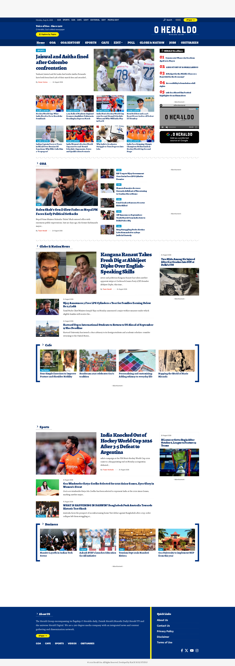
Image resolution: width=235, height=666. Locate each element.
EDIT (104, 20)
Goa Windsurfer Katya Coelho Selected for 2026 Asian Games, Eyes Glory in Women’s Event (108, 485)
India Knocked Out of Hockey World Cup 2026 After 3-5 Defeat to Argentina (126, 443)
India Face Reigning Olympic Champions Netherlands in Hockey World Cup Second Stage (139, 148)
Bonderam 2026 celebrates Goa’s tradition (96, 375)
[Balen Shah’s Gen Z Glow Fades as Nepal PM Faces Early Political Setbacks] (67, 187)
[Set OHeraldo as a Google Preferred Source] (179, 137)
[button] (167, 20)
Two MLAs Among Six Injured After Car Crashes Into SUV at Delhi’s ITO (178, 262)
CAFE (79, 20)
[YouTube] (191, 650)
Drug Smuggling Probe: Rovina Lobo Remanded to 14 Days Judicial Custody (130, 232)
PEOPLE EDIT (113, 20)
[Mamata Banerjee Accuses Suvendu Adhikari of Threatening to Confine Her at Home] (107, 188)
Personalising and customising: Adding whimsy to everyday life (135, 375)
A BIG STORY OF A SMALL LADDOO (182, 67)
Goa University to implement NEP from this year (176, 554)
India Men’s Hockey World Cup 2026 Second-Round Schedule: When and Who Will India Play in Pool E (110, 117)
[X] (186, 650)
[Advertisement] (117, 8)
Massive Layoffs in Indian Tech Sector (56, 554)
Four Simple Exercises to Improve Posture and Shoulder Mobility (58, 375)
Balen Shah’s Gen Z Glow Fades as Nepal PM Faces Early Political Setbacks (67, 211)
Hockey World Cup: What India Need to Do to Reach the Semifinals (49, 116)
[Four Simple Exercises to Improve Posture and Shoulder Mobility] (58, 361)
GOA (59, 20)
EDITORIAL (95, 20)
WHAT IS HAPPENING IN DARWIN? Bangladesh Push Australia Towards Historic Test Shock (107, 507)
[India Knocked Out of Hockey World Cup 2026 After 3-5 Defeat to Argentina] (66, 453)
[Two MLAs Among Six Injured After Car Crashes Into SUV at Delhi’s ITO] (179, 282)
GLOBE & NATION (43, 110)
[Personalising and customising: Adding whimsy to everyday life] (137, 361)
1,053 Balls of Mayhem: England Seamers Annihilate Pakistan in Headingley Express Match (80, 116)
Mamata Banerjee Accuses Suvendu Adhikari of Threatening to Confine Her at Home (131, 191)
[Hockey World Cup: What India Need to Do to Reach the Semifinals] (50, 103)
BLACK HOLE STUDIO (139, 662)
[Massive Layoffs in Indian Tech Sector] (58, 540)
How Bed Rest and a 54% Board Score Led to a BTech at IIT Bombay (140, 116)
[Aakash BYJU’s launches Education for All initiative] (97, 540)
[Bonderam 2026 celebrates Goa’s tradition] (97, 361)
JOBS (99, 141)
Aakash (83, 549)
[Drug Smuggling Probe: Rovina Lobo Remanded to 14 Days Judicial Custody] (107, 229)
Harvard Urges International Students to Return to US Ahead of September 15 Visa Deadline (108, 326)
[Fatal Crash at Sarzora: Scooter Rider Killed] (107, 203)
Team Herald (42, 231)
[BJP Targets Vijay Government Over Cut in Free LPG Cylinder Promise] (107, 173)
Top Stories (45, 370)
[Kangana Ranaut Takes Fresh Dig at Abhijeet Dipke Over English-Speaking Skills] (66, 273)
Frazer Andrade (108, 470)
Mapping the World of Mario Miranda (173, 375)
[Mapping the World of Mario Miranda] (176, 361)
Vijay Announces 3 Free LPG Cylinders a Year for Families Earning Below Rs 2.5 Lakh (107, 304)
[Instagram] (197, 650)
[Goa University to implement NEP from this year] (176, 540)
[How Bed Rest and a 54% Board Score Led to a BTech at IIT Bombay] (140, 103)
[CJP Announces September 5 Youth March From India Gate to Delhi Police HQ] (107, 215)
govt (86, 20)
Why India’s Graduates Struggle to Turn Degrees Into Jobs (110, 146)
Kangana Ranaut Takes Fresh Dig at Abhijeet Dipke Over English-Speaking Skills (126, 263)
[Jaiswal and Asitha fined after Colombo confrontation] (124, 70)
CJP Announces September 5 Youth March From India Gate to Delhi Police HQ (130, 218)
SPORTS (66, 20)
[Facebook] (182, 650)
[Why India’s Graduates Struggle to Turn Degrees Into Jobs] (110, 134)
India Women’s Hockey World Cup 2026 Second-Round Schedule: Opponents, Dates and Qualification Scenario (79, 148)
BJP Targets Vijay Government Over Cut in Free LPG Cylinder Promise (130, 176)
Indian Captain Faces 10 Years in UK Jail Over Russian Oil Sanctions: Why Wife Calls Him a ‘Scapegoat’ (49, 148)
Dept (121, 549)
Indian (43, 549)
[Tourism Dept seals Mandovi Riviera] (137, 540)
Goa (73, 20)
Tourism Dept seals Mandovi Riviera (134, 554)
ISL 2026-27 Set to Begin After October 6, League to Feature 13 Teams (178, 442)
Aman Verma (42, 82)
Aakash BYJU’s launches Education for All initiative (97, 554)
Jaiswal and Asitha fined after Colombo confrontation (62, 62)
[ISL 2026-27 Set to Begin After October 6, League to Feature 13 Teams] (179, 462)
